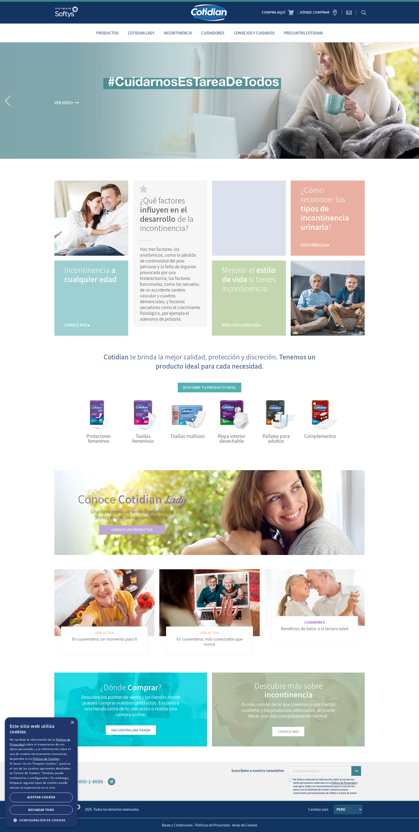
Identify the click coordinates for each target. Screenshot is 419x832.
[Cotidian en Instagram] (111, 781)
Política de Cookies (46, 759)
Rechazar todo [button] (41, 810)
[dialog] (41, 772)
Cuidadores (212, 33)
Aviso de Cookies (244, 825)
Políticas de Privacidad (212, 825)
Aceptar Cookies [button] (41, 797)
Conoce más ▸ (77, 325)
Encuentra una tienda (130, 730)
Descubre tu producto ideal (209, 387)
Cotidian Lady (141, 33)
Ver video (63, 102)
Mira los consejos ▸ (241, 325)
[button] (8, 100)
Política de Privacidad (343, 782)
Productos (107, 33)
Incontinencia (178, 33)
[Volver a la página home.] (209, 12)
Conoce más (288, 731)
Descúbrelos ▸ (315, 245)
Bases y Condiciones (177, 825)
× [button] (72, 722)
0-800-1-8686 (88, 781)
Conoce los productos (132, 529)
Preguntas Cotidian (303, 33)
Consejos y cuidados (254, 33)
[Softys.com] (66, 12)
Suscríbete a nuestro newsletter (257, 770)
